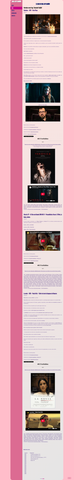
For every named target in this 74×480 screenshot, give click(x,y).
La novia (25, 281)
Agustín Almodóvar (48, 274)
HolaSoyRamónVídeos (34, 131)
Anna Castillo (49, 275)
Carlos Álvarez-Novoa (33, 276)
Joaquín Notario (56, 280)
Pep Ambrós (39, 283)
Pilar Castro (44, 283)
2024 (25, 456)
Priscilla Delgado (59, 283)
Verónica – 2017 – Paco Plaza (31, 10)
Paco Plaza (41, 205)
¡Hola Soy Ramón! (16, 1)
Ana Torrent (28, 204)
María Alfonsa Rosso (52, 281)
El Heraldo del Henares (34, 127)
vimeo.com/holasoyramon (31, 134)
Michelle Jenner (32, 282)
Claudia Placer (50, 204)
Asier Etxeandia (54, 275)
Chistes (13, 10)
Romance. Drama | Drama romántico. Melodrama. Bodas (45, 284)
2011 (25, 471)
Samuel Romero (46, 205)
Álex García (27, 275)
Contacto (13, 16)
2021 (25, 459)
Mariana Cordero (27, 282)
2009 (25, 473)
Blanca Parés (26, 276)
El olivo (26, 279)
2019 (25, 462)
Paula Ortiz (56, 438)
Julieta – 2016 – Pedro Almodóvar (29, 229)
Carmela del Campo (41, 276)
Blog (12, 8)
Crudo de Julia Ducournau (52, 36)
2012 (25, 470)
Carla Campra (45, 204)
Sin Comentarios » (45, 209)
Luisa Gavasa (34, 281)
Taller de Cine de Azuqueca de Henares (30, 440)
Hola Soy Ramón (33, 458)
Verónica (25, 208)
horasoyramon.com (34, 280)
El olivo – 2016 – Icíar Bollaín (29, 224)
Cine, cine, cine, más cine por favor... (34, 209)
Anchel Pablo (44, 275)
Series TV (60, 439)
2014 (25, 467)
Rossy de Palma (59, 284)
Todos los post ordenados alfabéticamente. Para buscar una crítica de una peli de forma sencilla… (43, 144)
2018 (25, 463)
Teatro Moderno (40, 440)
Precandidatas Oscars (51, 283)
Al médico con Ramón (34, 454)
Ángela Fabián (33, 204)
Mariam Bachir (59, 281)
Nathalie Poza (57, 282)
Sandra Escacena (53, 205)
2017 (25, 464)
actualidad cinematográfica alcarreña (32, 274)
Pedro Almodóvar (29, 283)
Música (32, 460)
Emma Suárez (30, 279)
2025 (25, 455)
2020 (25, 460)
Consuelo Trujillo (57, 204)
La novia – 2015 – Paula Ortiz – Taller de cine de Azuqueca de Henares (40, 294)
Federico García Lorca (50, 279)
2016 (25, 465)
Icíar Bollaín (40, 280)
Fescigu (55, 279)
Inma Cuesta (45, 280)
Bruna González (39, 204)
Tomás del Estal (26, 287)
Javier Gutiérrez (50, 280)
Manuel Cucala (40, 281)
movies (45, 282)
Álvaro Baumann (32, 275)
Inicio (13, 5)
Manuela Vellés (46, 281)
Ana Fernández (38, 275)
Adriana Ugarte (42, 274)
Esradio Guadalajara (32, 129)
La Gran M (43, 478)
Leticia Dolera (29, 205)
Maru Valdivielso (35, 205)
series (57, 439)
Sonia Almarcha (59, 205)
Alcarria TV (39, 129)
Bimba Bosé (60, 275)
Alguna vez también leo (35, 455)
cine (50, 276)
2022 (25, 458)
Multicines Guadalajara (50, 282)
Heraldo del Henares (27, 280)
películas (34, 283)
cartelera (47, 276)
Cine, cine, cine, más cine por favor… (37, 457)
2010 (25, 472)
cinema (60, 276)
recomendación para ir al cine (29, 284)
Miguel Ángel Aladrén (39, 282)
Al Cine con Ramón (55, 274)
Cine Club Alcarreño (55, 276)
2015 (25, 466)
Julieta (60, 280)
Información (14, 13)
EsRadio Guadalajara (37, 279)
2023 (25, 457)
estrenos (43, 279)
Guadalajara (59, 279)
